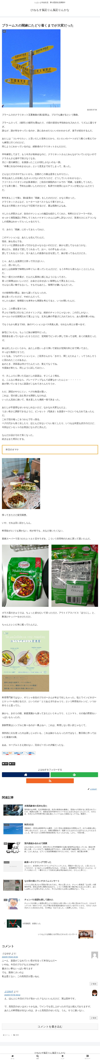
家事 (6, 764)
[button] (92, 604)
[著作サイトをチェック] (26, 774)
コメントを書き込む (50, 1026)
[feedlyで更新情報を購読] (74, 774)
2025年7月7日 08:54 (12, 995)
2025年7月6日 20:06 (10, 957)
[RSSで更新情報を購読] (50, 780)
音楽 (13, 764)
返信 (94, 984)
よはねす (8, 991)
